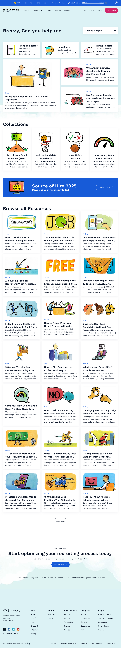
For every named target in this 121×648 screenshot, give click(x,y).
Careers (84, 622)
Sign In (100, 10)
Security (53, 643)
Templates (68, 622)
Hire (32, 622)
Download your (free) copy (46, 190)
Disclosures (83, 643)
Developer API (103, 622)
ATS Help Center (104, 614)
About (83, 614)
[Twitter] (4, 629)
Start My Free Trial (60, 564)
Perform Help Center (106, 618)
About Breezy (89, 10)
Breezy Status (103, 626)
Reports (58, 10)
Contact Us (85, 618)
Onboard (34, 626)
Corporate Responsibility (68, 643)
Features (51, 614)
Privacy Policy (110, 643)
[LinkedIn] (13, 629)
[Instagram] (18, 629)
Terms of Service (96, 643)
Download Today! (104, 187)
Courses (67, 10)
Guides (48, 10)
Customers (85, 626)
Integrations (36, 630)
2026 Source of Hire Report (93, 3)
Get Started (111, 10)
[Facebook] (9, 629)
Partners (84, 630)
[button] (26, 10)
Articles (67, 614)
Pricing (33, 634)
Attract (33, 614)
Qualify (33, 618)
